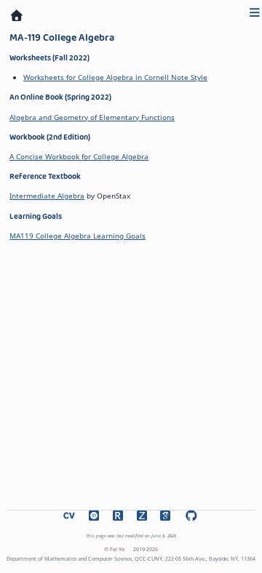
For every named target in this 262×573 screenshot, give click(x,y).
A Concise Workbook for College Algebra (78, 156)
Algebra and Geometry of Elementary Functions (92, 117)
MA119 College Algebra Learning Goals (77, 236)
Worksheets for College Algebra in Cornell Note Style (115, 77)
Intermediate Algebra (46, 196)
